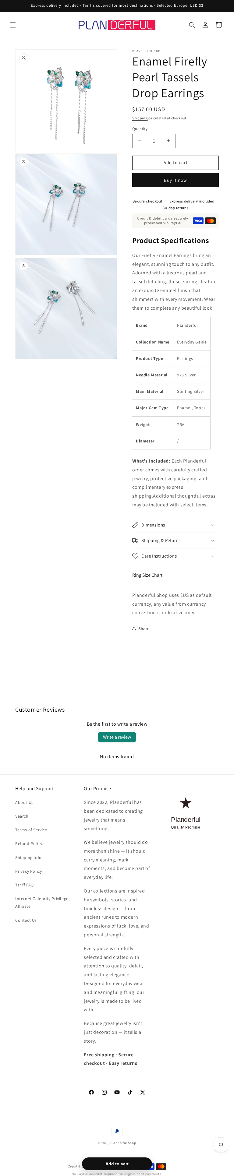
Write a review (117, 737)
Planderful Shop (123, 1143)
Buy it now (175, 180)
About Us (24, 802)
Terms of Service (31, 830)
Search (22, 816)
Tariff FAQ (24, 885)
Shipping (140, 118)
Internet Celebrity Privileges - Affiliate (44, 902)
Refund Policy (28, 843)
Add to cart (117, 1163)
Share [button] (144, 628)
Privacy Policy (28, 871)
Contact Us (26, 920)
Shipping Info (28, 857)
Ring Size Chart (147, 575)
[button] (13, 25)
